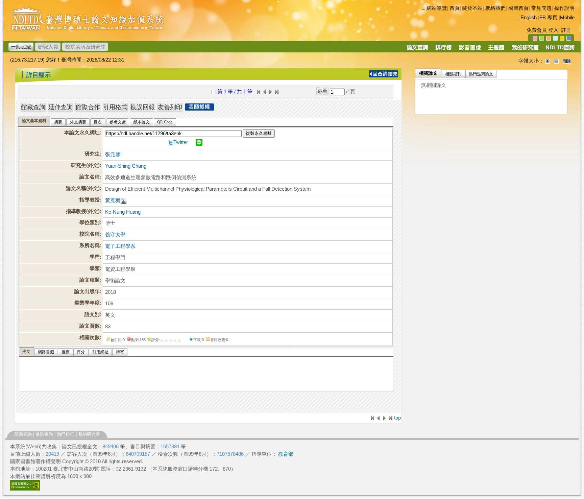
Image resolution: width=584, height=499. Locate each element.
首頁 (454, 8)
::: (423, 8)
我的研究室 (89, 434)
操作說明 (564, 8)
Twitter (180, 142)
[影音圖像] (470, 49)
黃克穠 (112, 200)
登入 (553, 30)
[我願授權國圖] (199, 108)
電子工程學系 (120, 246)
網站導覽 (437, 8)
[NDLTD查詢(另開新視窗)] (559, 49)
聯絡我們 (495, 8)
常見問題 (541, 8)
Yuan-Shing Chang (125, 166)
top (397, 418)
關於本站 (472, 8)
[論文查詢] (417, 49)
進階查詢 (44, 434)
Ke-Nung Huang (123, 212)
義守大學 (115, 234)
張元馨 (112, 154)
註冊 (566, 30)
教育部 (285, 454)
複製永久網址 (259, 133)
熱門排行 (65, 434)
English (528, 17)
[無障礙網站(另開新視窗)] (25, 489)
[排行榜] (443, 49)
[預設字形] (567, 61)
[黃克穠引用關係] (123, 200)
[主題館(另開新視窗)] (496, 49)
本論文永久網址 (82, 132)
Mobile (567, 17)
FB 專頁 (548, 17)
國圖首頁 (518, 8)
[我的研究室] (525, 49)
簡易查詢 (23, 434)
